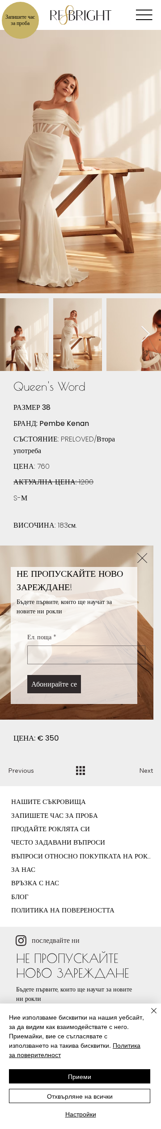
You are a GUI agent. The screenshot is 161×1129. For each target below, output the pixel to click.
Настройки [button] (80, 1113)
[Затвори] (148, 1016)
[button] (142, 558)
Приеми (79, 1076)
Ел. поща (41, 637)
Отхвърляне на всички (80, 1096)
